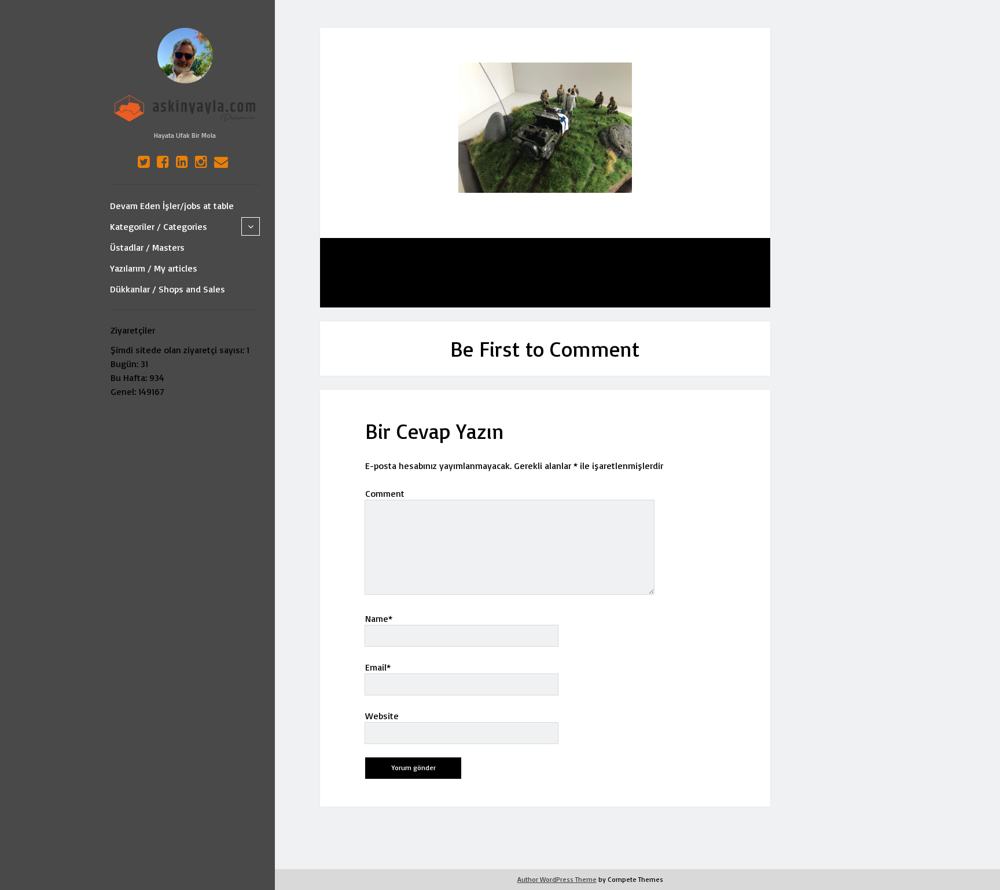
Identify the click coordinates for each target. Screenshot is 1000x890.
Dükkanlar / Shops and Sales (167, 289)
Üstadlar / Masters (147, 247)
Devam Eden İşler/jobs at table (172, 205)
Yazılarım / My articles (153, 268)
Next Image (702, 273)
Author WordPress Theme (557, 879)
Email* (378, 667)
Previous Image (396, 273)
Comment (385, 493)
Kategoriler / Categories (158, 226)
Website (382, 715)
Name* (378, 618)
